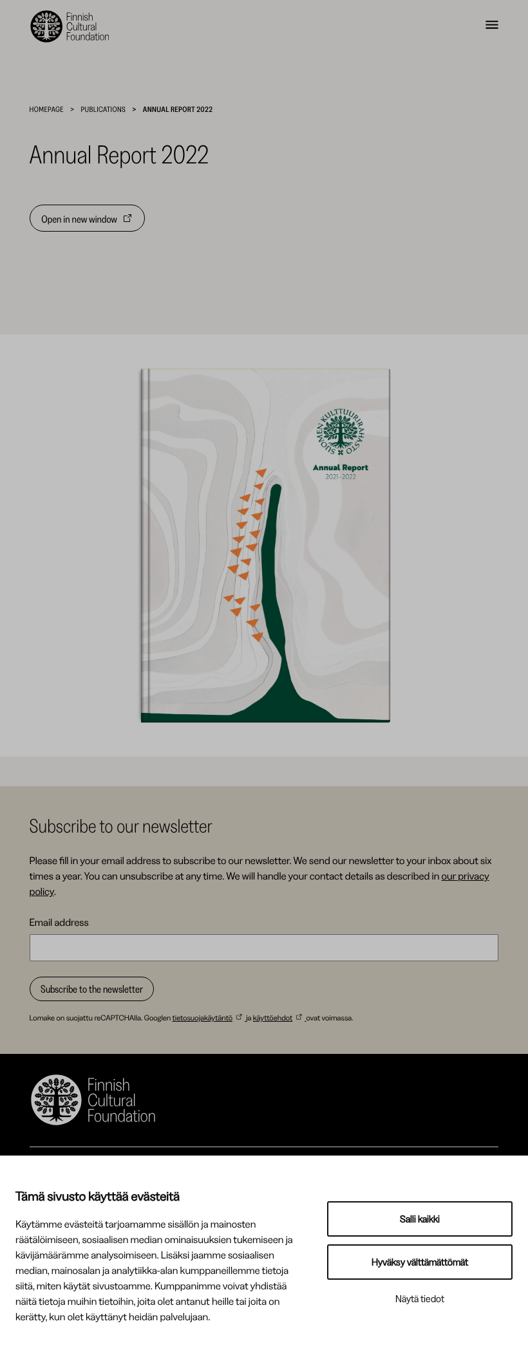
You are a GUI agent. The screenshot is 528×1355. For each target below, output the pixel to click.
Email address (59, 922)
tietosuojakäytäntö (202, 1017)
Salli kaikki (420, 1219)
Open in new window (79, 222)
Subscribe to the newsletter (92, 988)
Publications (103, 109)
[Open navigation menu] (492, 26)
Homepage (47, 109)
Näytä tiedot (419, 1299)
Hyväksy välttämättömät (420, 1262)
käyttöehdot (272, 1017)
